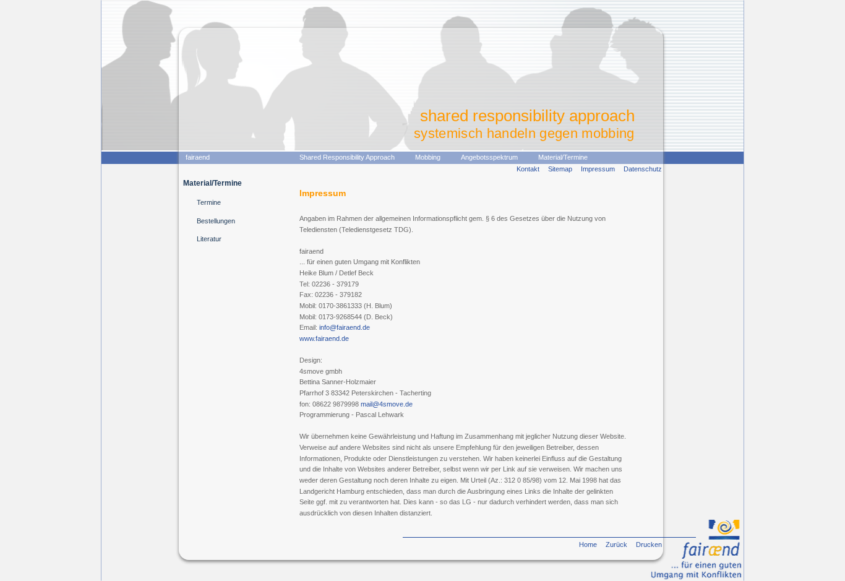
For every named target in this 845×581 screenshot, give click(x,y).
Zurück (616, 544)
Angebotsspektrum (489, 157)
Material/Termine (563, 157)
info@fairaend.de (344, 327)
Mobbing (427, 157)
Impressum (598, 169)
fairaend (198, 157)
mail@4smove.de (387, 404)
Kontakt (528, 169)
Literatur (209, 239)
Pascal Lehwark (380, 414)
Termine (209, 202)
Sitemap (560, 169)
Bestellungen (216, 221)
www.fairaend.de (324, 338)
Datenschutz (643, 169)
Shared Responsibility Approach (347, 157)
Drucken (649, 544)
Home (588, 544)
